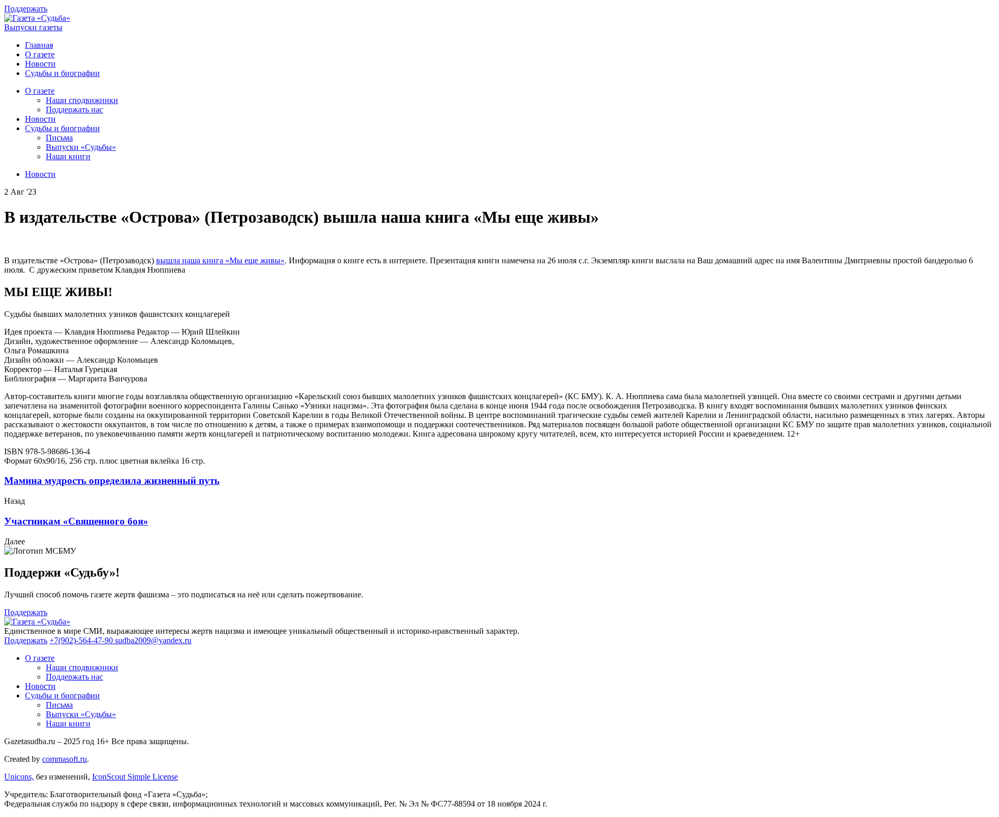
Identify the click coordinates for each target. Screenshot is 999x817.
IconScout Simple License (135, 776)
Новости (40, 63)
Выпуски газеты (33, 27)
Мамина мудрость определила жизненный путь (112, 480)
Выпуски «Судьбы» (81, 147)
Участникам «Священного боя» (76, 521)
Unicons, (19, 776)
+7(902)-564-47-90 (82, 640)
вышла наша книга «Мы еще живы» (220, 260)
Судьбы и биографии (62, 73)
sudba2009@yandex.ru (153, 640)
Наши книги (68, 156)
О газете (40, 54)
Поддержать (25, 8)
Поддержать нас (74, 109)
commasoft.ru (64, 759)
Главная (39, 45)
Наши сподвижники (82, 100)
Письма (59, 137)
